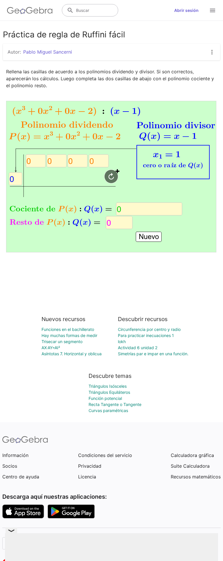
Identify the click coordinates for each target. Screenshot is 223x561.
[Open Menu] (212, 10)
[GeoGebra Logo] (30, 10)
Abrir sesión (186, 10)
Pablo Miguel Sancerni (47, 52)
